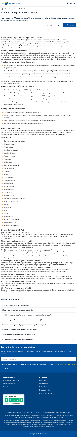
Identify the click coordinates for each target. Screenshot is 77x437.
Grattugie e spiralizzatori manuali (14, 198)
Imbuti (6, 213)
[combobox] (53, 25)
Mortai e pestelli (9, 195)
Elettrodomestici (45, 387)
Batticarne (7, 174)
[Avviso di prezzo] (71, 3)
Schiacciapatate (9, 189)
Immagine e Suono (45, 390)
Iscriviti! (9, 369)
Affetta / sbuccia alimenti (12, 219)
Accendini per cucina (11, 201)
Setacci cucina (8, 183)
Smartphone (43, 383)
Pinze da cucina (9, 177)
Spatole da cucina (65, 81)
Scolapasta (7, 207)
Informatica (43, 380)
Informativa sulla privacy (67, 364)
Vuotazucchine (9, 168)
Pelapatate (7, 159)
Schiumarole (8, 162)
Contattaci (7, 387)
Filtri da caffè (8, 192)
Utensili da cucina (10, 9)
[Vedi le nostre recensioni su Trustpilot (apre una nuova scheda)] (14, 404)
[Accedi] (74, 3)
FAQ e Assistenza (9, 383)
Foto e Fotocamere (45, 393)
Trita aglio (7, 171)
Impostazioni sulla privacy (32, 412)
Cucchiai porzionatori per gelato (14, 141)
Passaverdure (8, 147)
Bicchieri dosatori (9, 153)
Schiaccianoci (8, 216)
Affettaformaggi (9, 186)
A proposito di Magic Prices (12, 380)
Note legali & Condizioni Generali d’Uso (57, 412)
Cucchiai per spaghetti (11, 165)
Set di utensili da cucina (17, 48)
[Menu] (2, 3)
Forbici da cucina (9, 156)
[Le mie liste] (67, 3)
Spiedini (6, 204)
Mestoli (6, 210)
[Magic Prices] (14, 3)
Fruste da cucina (9, 180)
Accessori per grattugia (11, 225)
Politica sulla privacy (14, 412)
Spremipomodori (9, 144)
